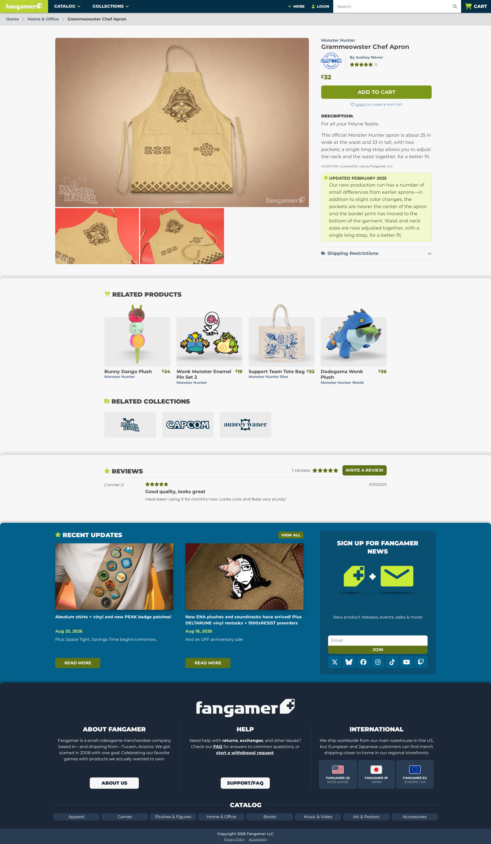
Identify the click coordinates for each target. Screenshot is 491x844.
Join (378, 649)
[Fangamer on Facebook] (363, 662)
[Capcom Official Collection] (188, 425)
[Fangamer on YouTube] (406, 662)
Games (125, 816)
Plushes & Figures (173, 816)
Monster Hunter (338, 40)
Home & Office (221, 816)
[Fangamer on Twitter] (334, 662)
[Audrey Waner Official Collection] (245, 425)
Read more (77, 663)
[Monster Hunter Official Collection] (130, 425)
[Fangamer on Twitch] (421, 662)
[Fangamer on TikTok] (392, 662)
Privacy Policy (234, 839)
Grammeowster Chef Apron (365, 46)
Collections (108, 6)
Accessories (415, 816)
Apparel (76, 816)
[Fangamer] (24, 6)
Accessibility (258, 839)
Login (360, 104)
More (299, 6)
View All (290, 535)
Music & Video (318, 816)
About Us (114, 783)
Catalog (64, 6)
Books (269, 816)
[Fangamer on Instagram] (377, 662)
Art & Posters (366, 816)
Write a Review (364, 470)
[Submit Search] (455, 6)
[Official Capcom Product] (331, 61)
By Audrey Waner (366, 57)
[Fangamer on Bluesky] (349, 662)
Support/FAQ (245, 783)
